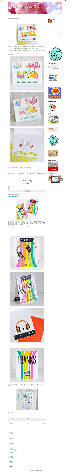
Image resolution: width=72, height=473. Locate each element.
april (11, 444)
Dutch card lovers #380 (14, 20)
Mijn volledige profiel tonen (56, 20)
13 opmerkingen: (22, 418)
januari (12, 448)
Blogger (41, 470)
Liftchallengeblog (37, 385)
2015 (11, 462)
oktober (12, 437)
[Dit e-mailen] (25, 191)
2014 (11, 463)
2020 (11, 456)
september (12, 438)
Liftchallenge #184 (13, 196)
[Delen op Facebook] (28, 191)
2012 (11, 466)
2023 (11, 452)
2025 (11, 433)
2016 (11, 461)
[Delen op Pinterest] (29, 191)
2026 (11, 432)
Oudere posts (43, 423)
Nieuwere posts (11, 423)
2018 (11, 458)
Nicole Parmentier (56, 19)
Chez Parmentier (24, 7)
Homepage (27, 423)
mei (11, 443)
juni (11, 442)
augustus (12, 439)
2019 (11, 457)
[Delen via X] (27, 191)
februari (12, 447)
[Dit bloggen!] (26, 191)
